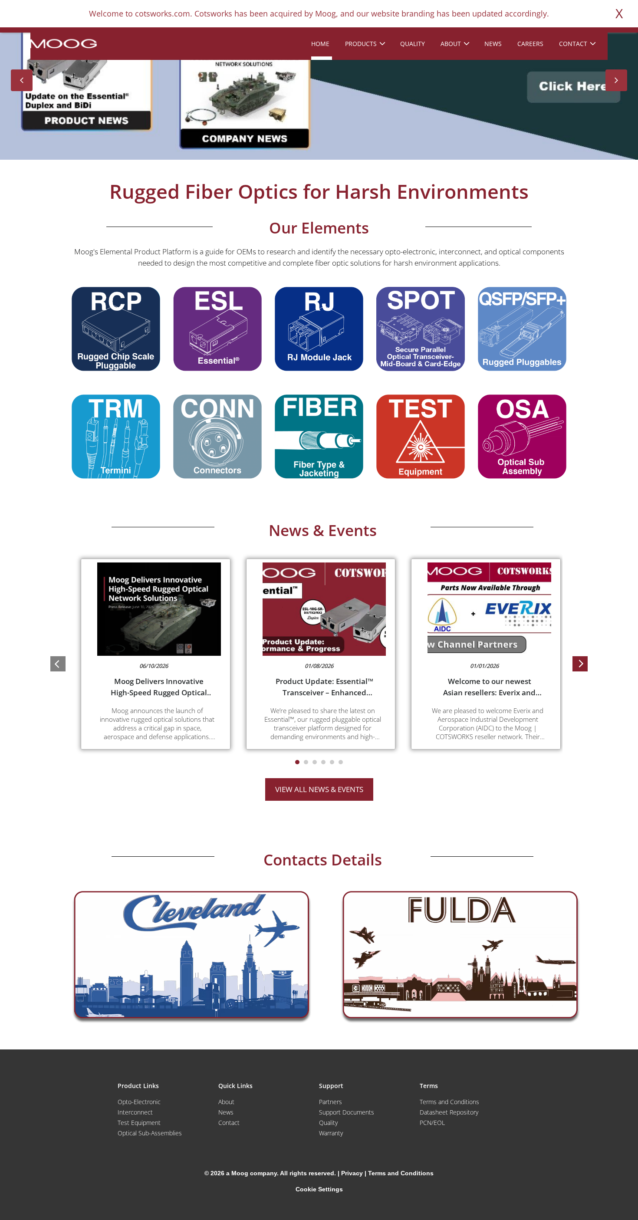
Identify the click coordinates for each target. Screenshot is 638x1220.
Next (616, 80)
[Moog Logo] (63, 43)
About (226, 1102)
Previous (22, 80)
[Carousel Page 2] (306, 762)
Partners (330, 1102)
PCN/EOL (432, 1122)
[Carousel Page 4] (323, 762)
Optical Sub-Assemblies (150, 1133)
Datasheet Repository (449, 1112)
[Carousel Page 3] (314, 762)
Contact (229, 1122)
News (225, 1112)
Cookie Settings (319, 1189)
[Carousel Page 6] (341, 762)
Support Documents (346, 1112)
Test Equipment (139, 1122)
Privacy (352, 1173)
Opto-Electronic (139, 1102)
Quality (328, 1122)
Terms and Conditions (449, 1102)
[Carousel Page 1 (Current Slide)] (297, 762)
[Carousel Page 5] (332, 762)
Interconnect (135, 1112)
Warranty (331, 1133)
